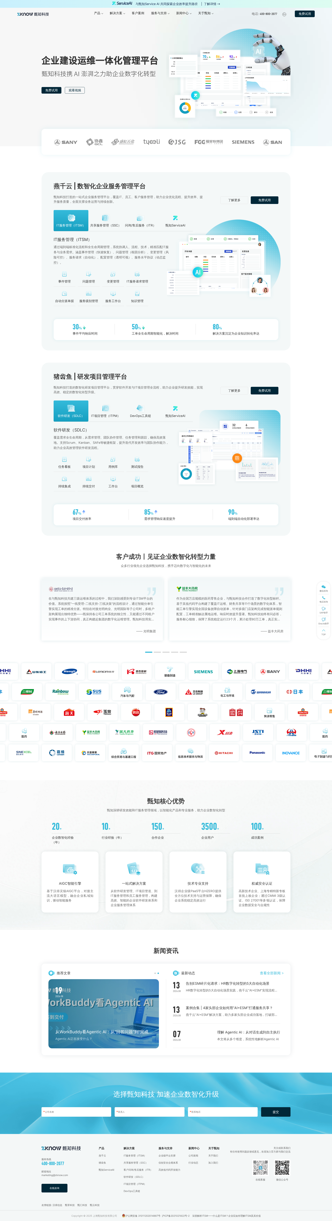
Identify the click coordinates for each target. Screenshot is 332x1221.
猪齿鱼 (102, 1162)
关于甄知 (213, 1148)
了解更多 (234, 200)
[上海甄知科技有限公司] (33, 14)
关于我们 (213, 1155)
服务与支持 (165, 1148)
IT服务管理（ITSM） (135, 1155)
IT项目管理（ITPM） (135, 1183)
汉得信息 (57, 1205)
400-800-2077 (53, 1163)
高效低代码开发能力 (169, 1169)
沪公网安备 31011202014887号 (142, 1215)
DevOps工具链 (132, 1191)
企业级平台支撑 (167, 1155)
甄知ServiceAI (106, 1169)
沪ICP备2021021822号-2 (176, 1215)
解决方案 (129, 1148)
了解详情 (210, 4)
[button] (148, 652)
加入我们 (213, 1162)
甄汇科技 (82, 1205)
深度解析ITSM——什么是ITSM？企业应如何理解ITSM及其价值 (226, 1215)
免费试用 (305, 14)
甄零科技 (70, 1205)
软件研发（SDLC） (134, 1176)
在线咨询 (54, 1188)
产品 (101, 1148)
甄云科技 (95, 1205)
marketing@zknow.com (55, 1175)
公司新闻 (193, 1155)
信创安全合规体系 (168, 1162)
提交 (276, 1112)
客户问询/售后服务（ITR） (138, 1169)
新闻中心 (194, 1148)
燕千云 (102, 1155)
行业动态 (193, 1162)
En (284, 14)
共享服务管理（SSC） (136, 1162)
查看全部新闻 (272, 973)
